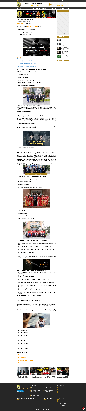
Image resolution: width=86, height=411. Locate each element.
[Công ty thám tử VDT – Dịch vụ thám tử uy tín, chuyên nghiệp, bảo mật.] (19, 4)
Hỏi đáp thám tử (54, 0)
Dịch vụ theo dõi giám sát (22, 357)
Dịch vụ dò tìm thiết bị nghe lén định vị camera (63, 27)
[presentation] (18, 374)
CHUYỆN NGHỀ (62, 8)
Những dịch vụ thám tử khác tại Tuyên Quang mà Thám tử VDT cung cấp (29, 64)
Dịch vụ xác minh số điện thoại (36, 394)
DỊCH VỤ (27, 8)
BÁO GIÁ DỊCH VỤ (44, 8)
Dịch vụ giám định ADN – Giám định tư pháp (25, 362)
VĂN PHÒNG (38, 8)
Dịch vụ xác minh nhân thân (22, 355)
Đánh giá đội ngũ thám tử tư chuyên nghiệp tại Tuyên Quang (27, 60)
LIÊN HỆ (67, 8)
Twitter (60, 389)
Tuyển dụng (59, 0)
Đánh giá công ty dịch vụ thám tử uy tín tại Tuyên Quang (26, 58)
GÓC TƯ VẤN (51, 8)
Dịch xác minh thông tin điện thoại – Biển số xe (25, 360)
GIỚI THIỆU (21, 8)
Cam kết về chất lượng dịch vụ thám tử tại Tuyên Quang (26, 61)
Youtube (60, 391)
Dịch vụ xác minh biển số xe (35, 391)
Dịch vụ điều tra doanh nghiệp (48, 390)
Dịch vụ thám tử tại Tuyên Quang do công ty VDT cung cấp (27, 63)
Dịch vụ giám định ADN (47, 394)
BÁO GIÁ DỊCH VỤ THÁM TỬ (35, 395)
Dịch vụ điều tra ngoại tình (22, 354)
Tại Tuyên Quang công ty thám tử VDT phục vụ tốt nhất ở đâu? (27, 66)
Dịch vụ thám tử (33, 387)
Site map (64, 0)
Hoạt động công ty (41, 0)
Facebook (60, 387)
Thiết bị (32, 8)
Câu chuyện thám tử (48, 0)
